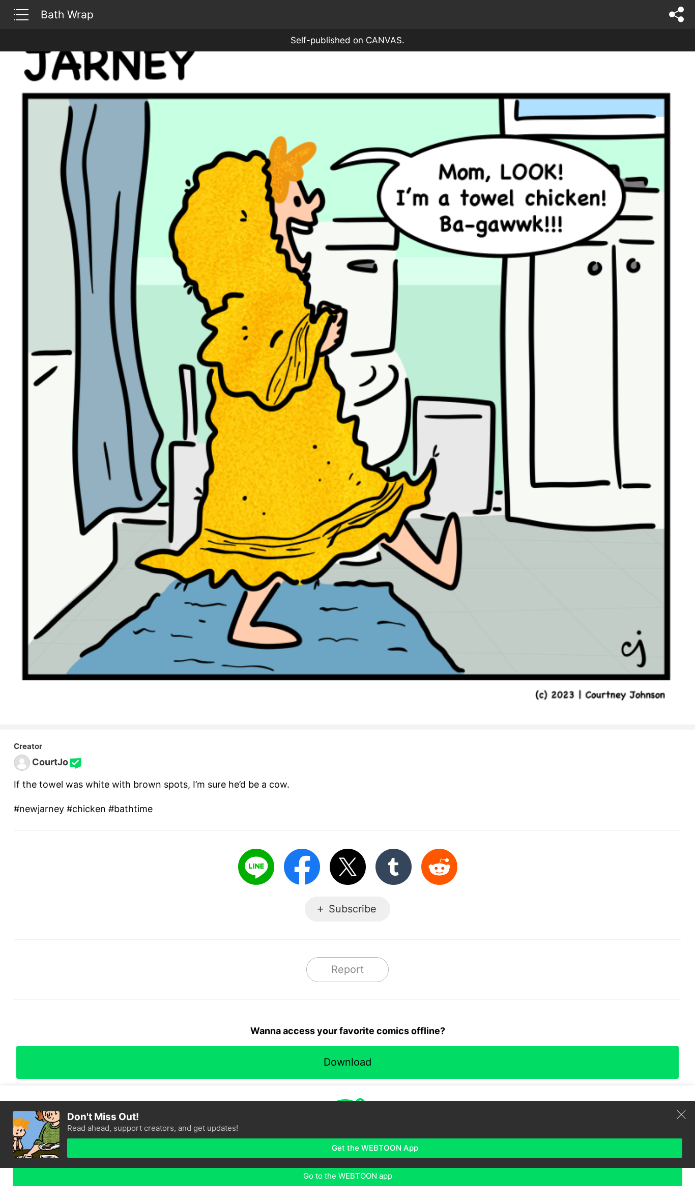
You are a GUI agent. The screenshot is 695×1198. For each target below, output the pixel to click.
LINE (256, 867)
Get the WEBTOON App (375, 1148)
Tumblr (393, 867)
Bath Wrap (67, 14)
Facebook (302, 867)
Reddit (439, 867)
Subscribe (353, 909)
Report (347, 969)
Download (347, 1062)
